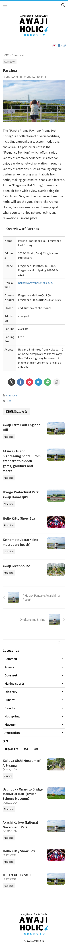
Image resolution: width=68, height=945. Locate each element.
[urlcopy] (56, 382)
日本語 (61, 45)
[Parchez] (38, 382)
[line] (47, 382)
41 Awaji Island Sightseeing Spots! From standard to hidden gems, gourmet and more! (22, 461)
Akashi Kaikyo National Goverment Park (20, 824)
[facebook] (20, 382)
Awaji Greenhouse (16, 566)
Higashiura (11, 749)
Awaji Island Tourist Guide (34, 914)
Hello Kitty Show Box (19, 518)
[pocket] (29, 382)
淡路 (8, 401)
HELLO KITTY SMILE (18, 875)
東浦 (26, 749)
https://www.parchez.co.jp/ (35, 283)
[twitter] (11, 382)
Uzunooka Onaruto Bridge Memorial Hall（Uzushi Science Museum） (23, 794)
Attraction (11, 395)
